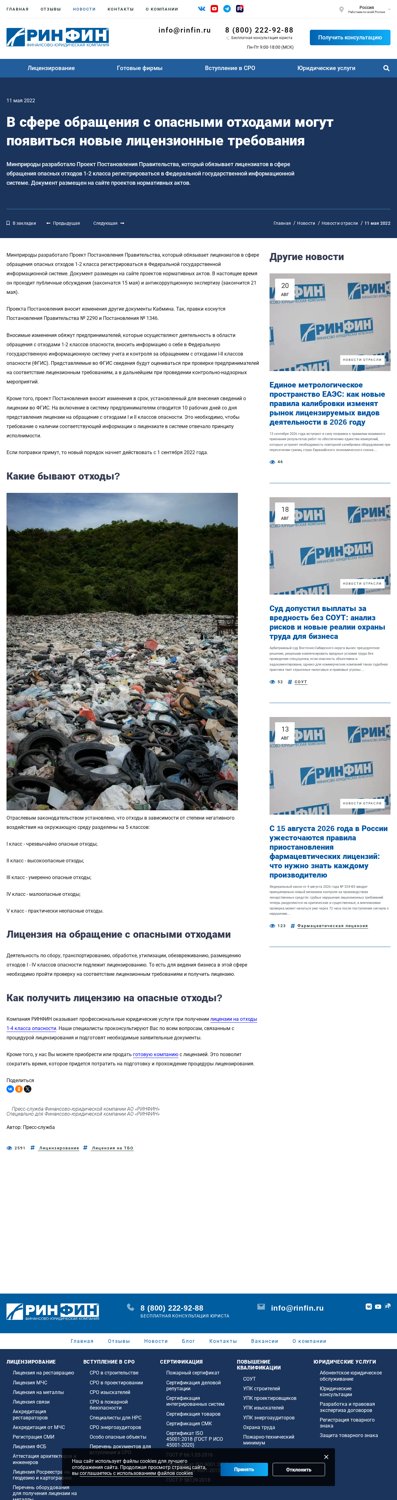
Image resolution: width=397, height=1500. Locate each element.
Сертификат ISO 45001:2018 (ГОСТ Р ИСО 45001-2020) (194, 1439)
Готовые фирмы (140, 68)
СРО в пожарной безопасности (109, 1405)
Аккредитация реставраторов (30, 1414)
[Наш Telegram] (227, 8)
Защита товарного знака (349, 1435)
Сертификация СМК (189, 1424)
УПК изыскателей (263, 1408)
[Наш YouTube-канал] (214, 8)
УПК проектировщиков (270, 1398)
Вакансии (265, 1341)
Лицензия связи (31, 1402)
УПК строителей (261, 1389)
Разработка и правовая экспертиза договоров (347, 1407)
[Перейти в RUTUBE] (387, 1306)
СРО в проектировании (116, 1383)
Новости (84, 9)
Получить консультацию (350, 37)
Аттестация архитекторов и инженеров (44, 1459)
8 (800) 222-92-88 (259, 30)
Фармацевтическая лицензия (332, 925)
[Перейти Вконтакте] (369, 1306)
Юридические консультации (336, 1391)
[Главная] (58, 37)
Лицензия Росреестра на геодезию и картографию (42, 1475)
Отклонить (298, 1470)
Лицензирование (51, 68)
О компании (162, 9)
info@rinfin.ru (184, 30)
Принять (244, 1469)
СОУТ (301, 681)
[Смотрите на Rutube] (239, 8)
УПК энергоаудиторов (269, 1418)
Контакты (121, 9)
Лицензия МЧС (30, 1383)
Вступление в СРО (230, 68)
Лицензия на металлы (38, 1392)
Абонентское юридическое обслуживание (351, 1376)
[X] (27, 1089)
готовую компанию (155, 1054)
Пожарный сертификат (193, 1373)
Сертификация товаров (193, 1414)
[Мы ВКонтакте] (201, 8)
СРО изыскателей (110, 1392)
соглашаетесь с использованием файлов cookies (136, 1473)
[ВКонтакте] (10, 1089)
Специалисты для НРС (115, 1418)
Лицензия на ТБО (112, 1148)
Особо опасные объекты (118, 1437)
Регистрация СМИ (33, 1437)
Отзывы (51, 9)
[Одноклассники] (19, 1089)
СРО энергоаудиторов (115, 1427)
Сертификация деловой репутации (193, 1386)
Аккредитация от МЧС (39, 1427)
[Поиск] (386, 68)
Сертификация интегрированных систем (195, 1401)
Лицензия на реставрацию (43, 1373)
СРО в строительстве (114, 1373)
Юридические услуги (326, 68)
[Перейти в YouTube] (378, 1306)
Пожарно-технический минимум (268, 1440)
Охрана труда (259, 1427)
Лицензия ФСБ (29, 1446)
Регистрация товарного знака (347, 1423)
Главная (18, 9)
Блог (188, 1341)
